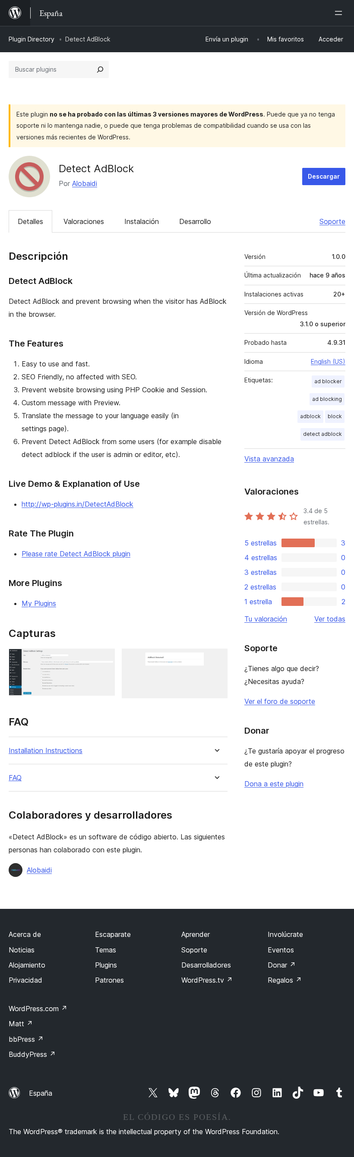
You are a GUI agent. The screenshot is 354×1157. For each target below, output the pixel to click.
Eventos (281, 950)
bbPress (26, 1039)
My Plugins (39, 603)
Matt (21, 1023)
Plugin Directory (31, 39)
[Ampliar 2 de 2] (216, 660)
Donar (282, 965)
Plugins (106, 965)
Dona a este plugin (273, 783)
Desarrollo (195, 221)
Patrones (109, 980)
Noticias (22, 950)
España (40, 1093)
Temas (105, 950)
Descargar (324, 176)
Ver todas (329, 619)
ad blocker (328, 381)
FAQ (15, 778)
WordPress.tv (207, 980)
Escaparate (113, 934)
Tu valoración (265, 619)
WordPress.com (38, 1008)
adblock (310, 416)
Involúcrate (285, 934)
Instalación (141, 221)
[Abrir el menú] (340, 13)
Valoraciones (83, 221)
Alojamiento (27, 965)
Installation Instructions (45, 751)
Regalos (285, 980)
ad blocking (327, 399)
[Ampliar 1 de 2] (103, 660)
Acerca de (25, 934)
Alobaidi (84, 183)
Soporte (332, 221)
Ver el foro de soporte (279, 701)
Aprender (195, 934)
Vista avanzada (269, 458)
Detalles (30, 221)
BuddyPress (32, 1054)
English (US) (328, 361)
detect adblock (322, 434)
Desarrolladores (206, 965)
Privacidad (25, 980)
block (335, 416)
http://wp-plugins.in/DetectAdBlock (77, 504)
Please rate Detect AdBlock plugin (76, 553)
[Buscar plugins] (100, 69)
